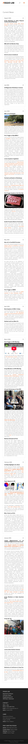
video (12, 474)
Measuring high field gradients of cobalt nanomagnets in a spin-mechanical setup (14, 493)
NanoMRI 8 (8, 138)
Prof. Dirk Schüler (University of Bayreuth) (14, 591)
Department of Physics (8, 716)
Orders (7, 721)
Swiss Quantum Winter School (16, 601)
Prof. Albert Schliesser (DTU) (14, 506)
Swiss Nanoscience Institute (9, 718)
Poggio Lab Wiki (6, 719)
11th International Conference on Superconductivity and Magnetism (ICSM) (14, 313)
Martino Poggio (13, 729)
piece (10, 435)
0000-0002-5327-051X (12, 727)
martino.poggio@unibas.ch (12, 708)
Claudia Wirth (9, 710)
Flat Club (13, 211)
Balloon (12, 721)
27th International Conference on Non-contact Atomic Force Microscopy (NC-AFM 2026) (14, 61)
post (22, 470)
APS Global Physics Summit (11, 356)
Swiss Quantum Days (8, 602)
